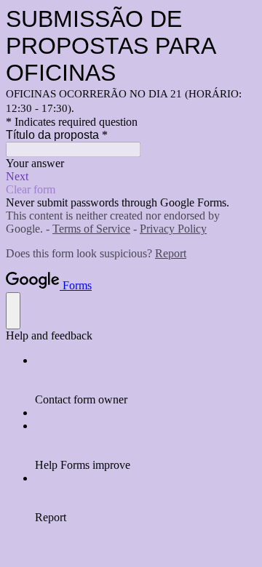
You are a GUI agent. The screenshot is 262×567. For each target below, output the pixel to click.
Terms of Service (91, 228)
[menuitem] (145, 380)
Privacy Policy (173, 228)
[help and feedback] (13, 310)
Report (170, 253)
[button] (131, 176)
